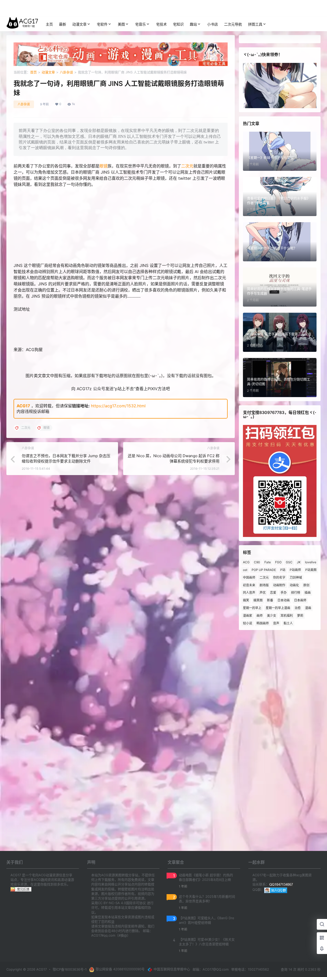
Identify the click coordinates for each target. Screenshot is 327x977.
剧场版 (264, 585)
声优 (263, 592)
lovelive (310, 562)
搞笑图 (258, 600)
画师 (259, 615)
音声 (276, 623)
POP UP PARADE (264, 570)
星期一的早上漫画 (278, 608)
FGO (278, 562)
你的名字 (279, 577)
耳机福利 (287, 615)
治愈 (298, 608)
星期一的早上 (252, 608)
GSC (289, 562)
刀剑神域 (296, 577)
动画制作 (279, 585)
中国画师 (249, 577)
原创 (306, 585)
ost (245, 570)
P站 (282, 570)
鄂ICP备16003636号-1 (70, 969)
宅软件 (102, 24)
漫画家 (247, 615)
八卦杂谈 (66, 72)
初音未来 (249, 585)
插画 (308, 592)
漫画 (308, 608)
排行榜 (295, 592)
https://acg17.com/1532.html (118, 405)
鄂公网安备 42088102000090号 (120, 969)
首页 (33, 72)
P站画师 (295, 570)
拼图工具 (255, 24)
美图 (121, 24)
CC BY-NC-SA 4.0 (112, 903)
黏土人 (288, 623)
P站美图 (311, 570)
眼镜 (103, 166)
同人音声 (249, 592)
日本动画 (283, 600)
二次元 (187, 166)
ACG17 (23, 405)
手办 (284, 592)
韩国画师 (262, 623)
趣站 (193, 24)
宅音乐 (140, 24)
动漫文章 (79, 24)
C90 (257, 562)
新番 (270, 600)
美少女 (271, 615)
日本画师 (300, 600)
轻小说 (247, 623)
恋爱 (273, 592)
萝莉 (300, 615)
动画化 (294, 585)
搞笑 (246, 600)
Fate (267, 562)
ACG (246, 562)
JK (299, 562)
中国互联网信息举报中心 (172, 969)
